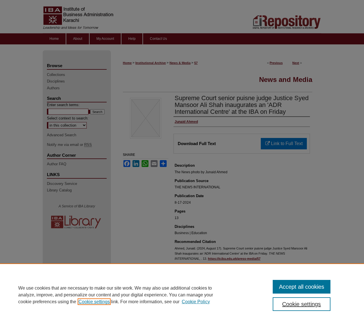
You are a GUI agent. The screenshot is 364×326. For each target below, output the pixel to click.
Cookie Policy (196, 301)
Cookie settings (94, 301)
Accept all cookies (301, 287)
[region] (182, 294)
